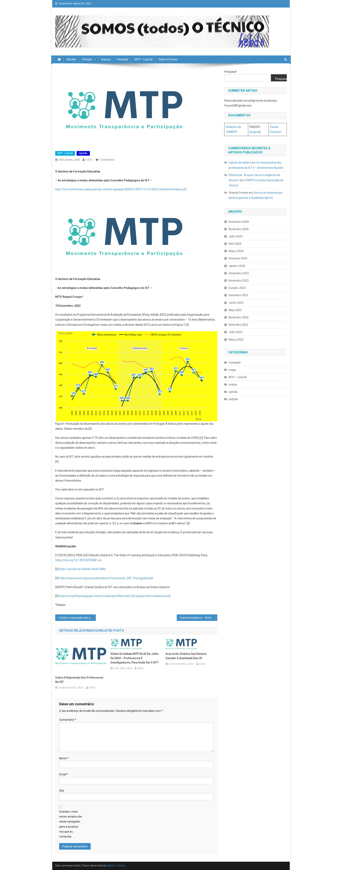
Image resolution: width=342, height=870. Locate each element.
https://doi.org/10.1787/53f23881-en (78, 560)
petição (233, 399)
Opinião (71, 59)
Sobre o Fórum (168, 59)
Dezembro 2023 (239, 273)
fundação (235, 362)
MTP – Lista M (143, 59)
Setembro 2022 (238, 324)
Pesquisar (230, 71)
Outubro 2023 (237, 287)
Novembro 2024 (239, 229)
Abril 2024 (235, 243)
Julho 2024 (235, 236)
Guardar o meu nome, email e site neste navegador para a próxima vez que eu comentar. (70, 824)
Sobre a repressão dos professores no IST (78, 617)
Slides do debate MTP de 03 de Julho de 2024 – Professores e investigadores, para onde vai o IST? (134, 658)
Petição (87, 59)
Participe (122, 59)
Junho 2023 (236, 302)
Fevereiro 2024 (238, 258)
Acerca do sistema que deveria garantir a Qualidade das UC (185, 656)
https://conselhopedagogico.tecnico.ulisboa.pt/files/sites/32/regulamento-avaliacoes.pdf (115, 596)
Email (63, 774)
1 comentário (107, 159)
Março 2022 (236, 339)
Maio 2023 (235, 310)
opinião (83, 153)
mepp (232, 369)
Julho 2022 (235, 332)
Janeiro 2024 (237, 265)
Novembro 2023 (239, 280)
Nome (64, 758)
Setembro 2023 (238, 295)
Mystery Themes (116, 865)
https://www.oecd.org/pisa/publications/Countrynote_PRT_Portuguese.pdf (106, 578)
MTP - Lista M (65, 153)
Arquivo (106, 59)
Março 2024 (236, 251)
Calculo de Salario (240, 162)
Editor (89, 159)
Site (61, 790)
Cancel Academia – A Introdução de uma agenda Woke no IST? (198, 617)
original (255, 131)
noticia (233, 384)
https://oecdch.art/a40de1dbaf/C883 (82, 569)
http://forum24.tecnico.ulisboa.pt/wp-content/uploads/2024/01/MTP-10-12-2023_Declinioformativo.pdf (120, 189)
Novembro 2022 (239, 317)
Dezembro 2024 (239, 221)
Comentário (67, 719)
